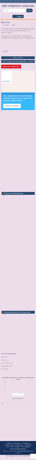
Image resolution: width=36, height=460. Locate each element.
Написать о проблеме (12, 106)
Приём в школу (9, 445)
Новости (5, 51)
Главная (9, 443)
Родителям (28, 445)
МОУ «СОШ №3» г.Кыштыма (18, 5)
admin (13, 25)
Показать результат (18, 398)
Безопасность (19, 445)
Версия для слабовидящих (11, 66)
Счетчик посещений (8, 353)
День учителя (18, 58)
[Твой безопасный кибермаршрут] (7, 205)
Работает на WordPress (10, 451)
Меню (19, 16)
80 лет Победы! (15, 446)
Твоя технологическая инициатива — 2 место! (18, 61)
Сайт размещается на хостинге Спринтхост (18, 456)
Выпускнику (26, 443)
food (7, 446)
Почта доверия (25, 446)
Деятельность (17, 443)
